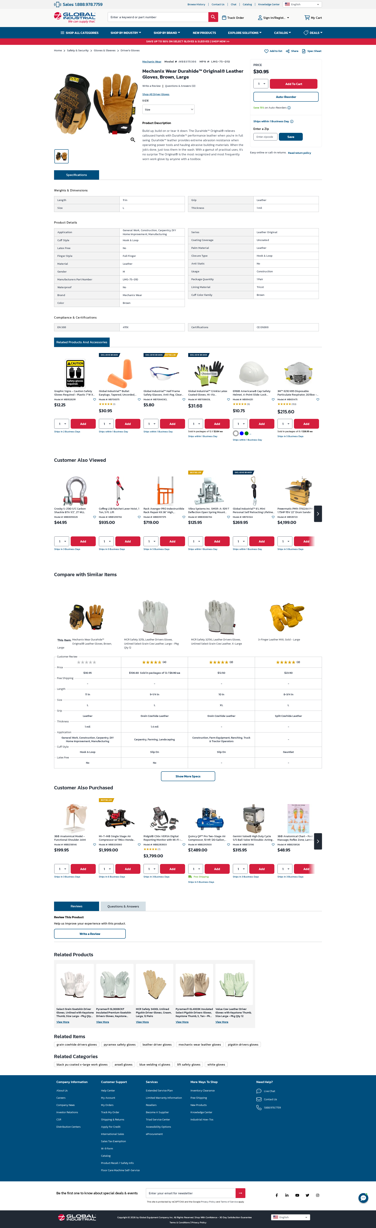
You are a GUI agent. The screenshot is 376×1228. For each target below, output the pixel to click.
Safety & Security (78, 50)
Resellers (151, 1105)
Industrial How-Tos (202, 1120)
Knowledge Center (269, 4)
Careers (60, 1098)
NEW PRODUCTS (204, 32)
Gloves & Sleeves (105, 50)
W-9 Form (107, 1148)
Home (58, 50)
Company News (65, 1105)
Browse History (196, 4)
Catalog (247, 4)
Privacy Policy (208, 1202)
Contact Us (218, 4)
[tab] (76, 175)
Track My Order (110, 1112)
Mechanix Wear (151, 62)
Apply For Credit (110, 1127)
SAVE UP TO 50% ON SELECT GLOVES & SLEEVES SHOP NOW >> (188, 41)
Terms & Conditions (180, 1222)
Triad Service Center (158, 1120)
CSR (58, 1120)
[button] (302, 4)
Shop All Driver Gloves (155, 94)
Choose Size (209, 374)
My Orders (107, 1105)
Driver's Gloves (130, 50)
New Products (199, 1105)
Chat (233, 4)
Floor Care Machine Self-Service (120, 1170)
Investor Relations (67, 1112)
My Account (108, 1098)
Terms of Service (229, 1202)
